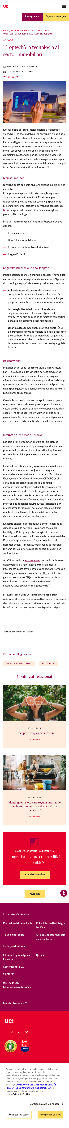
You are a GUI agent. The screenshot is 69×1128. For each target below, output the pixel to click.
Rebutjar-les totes (19, 1115)
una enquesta (32, 560)
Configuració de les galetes (45, 1104)
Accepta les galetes (50, 1115)
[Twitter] (26, 1032)
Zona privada (32, 16)
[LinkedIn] (19, 1032)
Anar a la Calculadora (34, 874)
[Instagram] (12, 1032)
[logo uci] (34, 1021)
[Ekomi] (10, 1046)
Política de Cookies (21, 1094)
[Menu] (64, 7)
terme (6, 210)
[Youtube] (34, 1032)
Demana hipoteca (56, 16)
